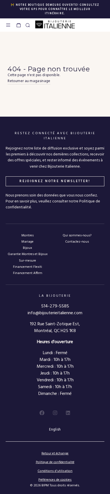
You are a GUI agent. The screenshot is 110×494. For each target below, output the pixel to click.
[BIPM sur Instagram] (55, 413)
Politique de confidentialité (55, 462)
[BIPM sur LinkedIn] (68, 413)
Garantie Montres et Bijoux (28, 254)
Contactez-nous (77, 241)
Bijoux (27, 248)
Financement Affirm (27, 273)
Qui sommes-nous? (77, 235)
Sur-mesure (27, 260)
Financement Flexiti (27, 267)
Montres (27, 235)
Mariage (27, 241)
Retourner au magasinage (29, 81)
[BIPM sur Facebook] (42, 413)
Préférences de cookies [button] (55, 480)
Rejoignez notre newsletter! (54, 181)
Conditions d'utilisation (55, 471)
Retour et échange (55, 453)
